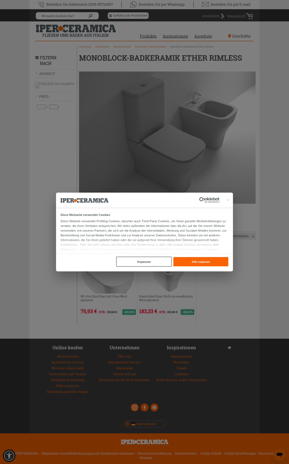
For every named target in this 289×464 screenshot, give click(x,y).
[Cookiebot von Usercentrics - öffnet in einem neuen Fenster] (209, 200)
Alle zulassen (201, 261)
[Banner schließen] (228, 200)
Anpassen (144, 261)
